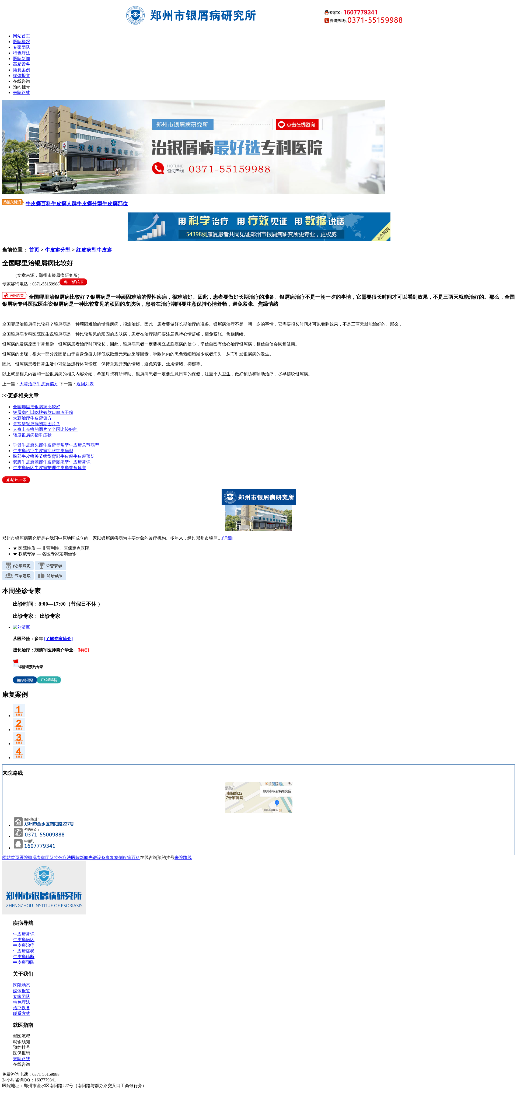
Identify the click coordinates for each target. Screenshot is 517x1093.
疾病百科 (131, 857)
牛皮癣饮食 (67, 467)
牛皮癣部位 (115, 203)
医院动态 (21, 985)
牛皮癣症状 (45, 450)
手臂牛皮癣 (23, 445)
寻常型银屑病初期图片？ (36, 423)
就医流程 (21, 1036)
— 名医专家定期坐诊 (44, 553)
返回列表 (85, 384)
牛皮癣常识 (79, 462)
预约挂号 (21, 87)
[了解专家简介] (58, 638)
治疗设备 (21, 1007)
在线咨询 (21, 81)
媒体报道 (21, 75)
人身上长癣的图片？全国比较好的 (45, 429)
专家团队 (21, 47)
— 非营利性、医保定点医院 (51, 548)
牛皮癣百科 (38, 203)
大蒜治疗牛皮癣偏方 (38, 384)
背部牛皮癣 (62, 456)
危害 (82, 467)
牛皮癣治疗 (23, 450)
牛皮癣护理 (45, 467)
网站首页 (21, 36)
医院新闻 (21, 58)
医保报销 (21, 1053)
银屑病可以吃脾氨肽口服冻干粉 (43, 412)
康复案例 (21, 70)
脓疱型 (62, 462)
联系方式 (21, 1013)
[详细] (227, 538)
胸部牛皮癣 (23, 456)
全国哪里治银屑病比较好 (36, 406)
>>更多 (10, 395)
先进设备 (97, 857)
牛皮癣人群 (64, 203)
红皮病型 (64, 450)
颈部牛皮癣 (45, 462)
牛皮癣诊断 (23, 956)
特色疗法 (21, 53)
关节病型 (90, 445)
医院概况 (21, 41)
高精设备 (21, 64)
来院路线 (21, 92)
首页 (34, 250)
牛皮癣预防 (84, 456)
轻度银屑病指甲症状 (32, 435)
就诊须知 (21, 1041)
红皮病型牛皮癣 (94, 250)
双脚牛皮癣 (23, 462)
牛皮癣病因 (23, 467)
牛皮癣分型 (89, 203)
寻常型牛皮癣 (69, 445)
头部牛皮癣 (45, 445)
